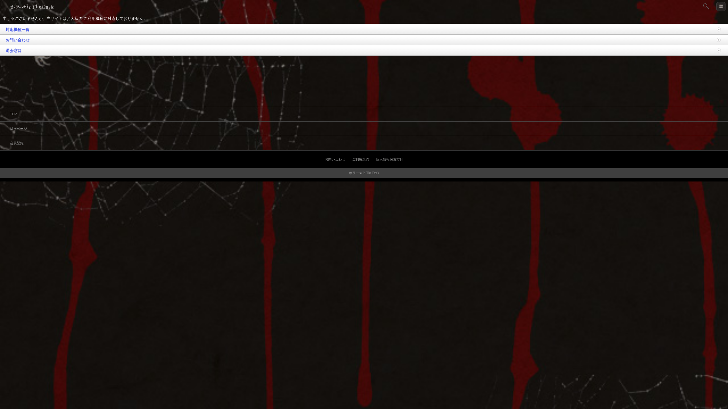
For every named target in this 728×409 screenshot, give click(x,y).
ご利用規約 (360, 159)
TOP (13, 114)
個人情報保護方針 (389, 159)
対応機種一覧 (18, 29)
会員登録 (17, 143)
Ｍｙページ (18, 129)
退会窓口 (14, 50)
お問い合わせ (18, 40)
